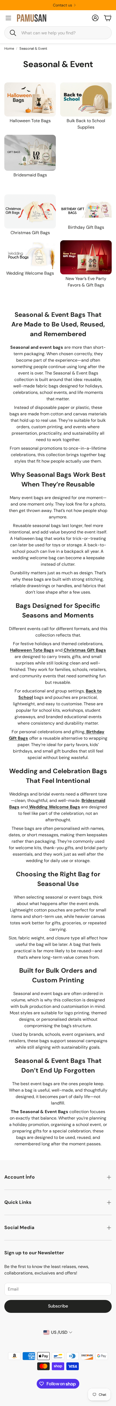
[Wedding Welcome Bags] (30, 254)
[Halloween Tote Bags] (30, 99)
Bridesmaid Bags (30, 175)
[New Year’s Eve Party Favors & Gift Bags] (86, 257)
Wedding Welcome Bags (30, 273)
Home (9, 48)
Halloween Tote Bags (30, 120)
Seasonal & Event (33, 48)
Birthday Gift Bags (86, 227)
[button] (58, 33)
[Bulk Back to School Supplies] (86, 99)
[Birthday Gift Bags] (86, 208)
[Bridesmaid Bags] (30, 153)
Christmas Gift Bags (30, 232)
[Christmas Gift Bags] (30, 211)
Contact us (56, 5)
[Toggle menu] (8, 18)
